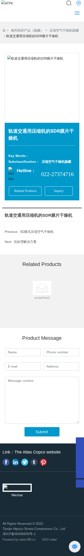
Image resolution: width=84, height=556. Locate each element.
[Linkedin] (15, 462)
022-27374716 (57, 174)
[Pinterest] (43, 462)
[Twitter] (24, 462)
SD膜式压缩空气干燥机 (37, 232)
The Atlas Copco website (37, 452)
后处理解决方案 (25, 242)
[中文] (79, 3)
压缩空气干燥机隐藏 (56, 161)
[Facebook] (6, 462)
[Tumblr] (34, 462)
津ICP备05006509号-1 (19, 534)
